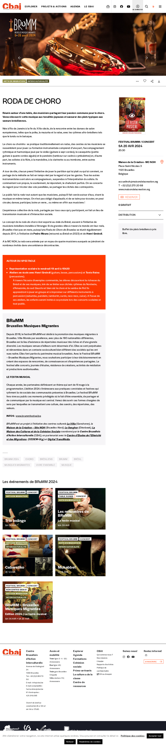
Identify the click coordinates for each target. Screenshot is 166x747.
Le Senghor (71, 427)
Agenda (75, 6)
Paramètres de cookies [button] (90, 741)
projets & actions (53, 6)
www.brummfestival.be (28, 415)
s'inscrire (151, 661)
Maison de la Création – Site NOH (25, 427)
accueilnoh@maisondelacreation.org (138, 181)
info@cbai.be (37, 682)
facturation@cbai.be (34, 689)
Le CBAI (89, 6)
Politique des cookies (132, 735)
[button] (146, 58)
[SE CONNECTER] (137, 6)
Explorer (31, 6)
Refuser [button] (70, 741)
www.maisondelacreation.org (134, 189)
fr (153, 6)
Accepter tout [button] (155, 735)
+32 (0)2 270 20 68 (132, 185)
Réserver (131, 197)
